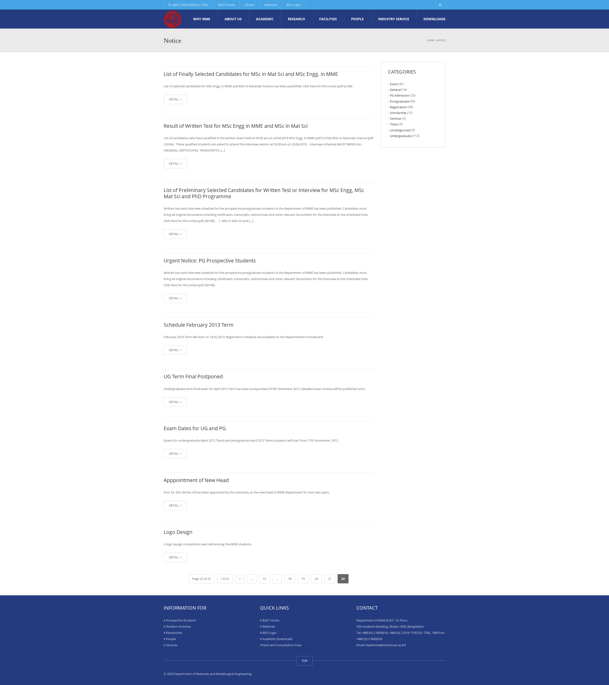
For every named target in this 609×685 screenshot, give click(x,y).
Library (250, 5)
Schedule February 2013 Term (199, 324)
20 (316, 579)
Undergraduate (401, 136)
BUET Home (226, 5)
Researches (173, 633)
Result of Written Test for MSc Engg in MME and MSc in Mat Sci (236, 126)
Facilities (328, 19)
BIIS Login (293, 5)
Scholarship (398, 113)
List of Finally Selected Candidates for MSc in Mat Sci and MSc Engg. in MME (251, 74)
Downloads (434, 19)
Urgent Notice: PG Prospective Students (210, 260)
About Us (233, 19)
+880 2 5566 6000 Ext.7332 (189, 5)
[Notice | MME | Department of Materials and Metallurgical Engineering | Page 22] (173, 19)
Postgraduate (399, 101)
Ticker (394, 124)
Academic (265, 19)
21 (329, 579)
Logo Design (178, 532)
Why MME (201, 19)
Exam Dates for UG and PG (195, 428)
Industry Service (393, 19)
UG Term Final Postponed (193, 376)
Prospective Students (180, 620)
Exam (394, 84)
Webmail (270, 5)
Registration (398, 107)
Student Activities (178, 626)
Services (171, 645)
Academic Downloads (277, 639)
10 (264, 579)
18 (289, 579)
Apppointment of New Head (196, 480)
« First (225, 579)
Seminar (396, 118)
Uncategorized (400, 130)
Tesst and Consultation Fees (281, 645)
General (395, 90)
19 (303, 579)
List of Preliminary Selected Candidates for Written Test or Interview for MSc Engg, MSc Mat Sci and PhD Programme (264, 193)
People (357, 19)
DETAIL (174, 99)
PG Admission (399, 95)
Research (296, 19)
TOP (305, 661)
